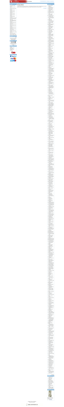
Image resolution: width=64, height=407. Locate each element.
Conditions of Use (12, 49)
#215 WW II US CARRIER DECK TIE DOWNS (51, 308)
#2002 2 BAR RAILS (51, 284)
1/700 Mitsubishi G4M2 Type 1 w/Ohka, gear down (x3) (51, 205)
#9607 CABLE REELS (51, 317)
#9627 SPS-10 (50, 112)
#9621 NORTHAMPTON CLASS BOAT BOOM (51, 324)
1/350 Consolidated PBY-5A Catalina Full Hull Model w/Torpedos (51, 86)
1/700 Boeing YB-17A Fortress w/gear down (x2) (51, 368)
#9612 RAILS (50, 230)
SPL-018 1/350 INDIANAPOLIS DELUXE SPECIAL (51, 194)
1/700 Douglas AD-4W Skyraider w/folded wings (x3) (51, 81)
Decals (11, 21)
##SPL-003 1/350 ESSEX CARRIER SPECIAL (51, 134)
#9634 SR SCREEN (51, 120)
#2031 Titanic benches (51, 113)
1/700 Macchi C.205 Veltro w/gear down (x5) (51, 153)
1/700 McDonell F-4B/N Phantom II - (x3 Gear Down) (51, 234)
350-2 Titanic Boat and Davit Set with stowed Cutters (51, 18)
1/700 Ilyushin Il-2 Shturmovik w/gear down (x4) (51, 333)
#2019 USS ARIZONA (51, 11)
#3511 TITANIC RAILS (51, 388)
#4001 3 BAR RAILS (51, 381)
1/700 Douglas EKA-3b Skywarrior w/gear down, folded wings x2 (51, 349)
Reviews (48, 389)
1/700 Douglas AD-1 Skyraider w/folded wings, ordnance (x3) (51, 155)
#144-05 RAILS (50, 79)
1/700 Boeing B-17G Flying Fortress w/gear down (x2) (51, 172)
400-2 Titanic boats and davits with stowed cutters (51, 136)
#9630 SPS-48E (50, 322)
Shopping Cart (49, 4)
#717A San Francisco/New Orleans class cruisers (51, 163)
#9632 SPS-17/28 (51, 232)
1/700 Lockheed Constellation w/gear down (51, 122)
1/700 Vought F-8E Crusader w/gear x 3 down (51, 277)
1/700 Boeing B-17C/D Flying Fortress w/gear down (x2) (51, 71)
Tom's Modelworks (34, 401)
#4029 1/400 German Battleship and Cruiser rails (51, 149)
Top (10, 3)
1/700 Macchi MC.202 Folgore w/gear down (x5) (51, 336)
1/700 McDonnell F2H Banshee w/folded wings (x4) (51, 242)
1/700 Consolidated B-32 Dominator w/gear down (51, 142)
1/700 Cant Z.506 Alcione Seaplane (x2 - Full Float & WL (51, 345)
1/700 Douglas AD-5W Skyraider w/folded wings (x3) (51, 64)
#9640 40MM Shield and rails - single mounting (51, 106)
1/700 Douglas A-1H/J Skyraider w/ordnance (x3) (51, 170)
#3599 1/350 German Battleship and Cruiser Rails (51, 225)
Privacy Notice (16, 3)
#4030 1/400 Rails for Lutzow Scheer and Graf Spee (51, 358)
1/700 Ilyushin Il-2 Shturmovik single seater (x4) (51, 184)
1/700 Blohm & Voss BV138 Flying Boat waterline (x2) (51, 78)
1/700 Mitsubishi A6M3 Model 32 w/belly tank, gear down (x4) (51, 372)
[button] (43, 1)
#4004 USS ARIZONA (51, 40)
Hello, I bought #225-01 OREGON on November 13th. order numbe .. (50, 398)
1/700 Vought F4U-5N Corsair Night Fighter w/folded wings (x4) (51, 319)
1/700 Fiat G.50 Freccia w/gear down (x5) (51, 140)
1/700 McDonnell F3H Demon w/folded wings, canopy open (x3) (51, 211)
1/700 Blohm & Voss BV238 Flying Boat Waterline (51, 343)
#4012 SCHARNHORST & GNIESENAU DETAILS (51, 356)
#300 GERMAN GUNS (51, 228)
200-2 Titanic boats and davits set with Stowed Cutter (51, 101)
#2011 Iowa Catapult (51, 56)
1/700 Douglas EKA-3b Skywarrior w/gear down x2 (51, 127)
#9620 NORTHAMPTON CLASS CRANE (51, 245)
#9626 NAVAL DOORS (51, 239)
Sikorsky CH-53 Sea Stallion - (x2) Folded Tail (51, 326)
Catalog (13, 3)
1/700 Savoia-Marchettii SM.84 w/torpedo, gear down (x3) (51, 313)
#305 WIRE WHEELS (51, 231)
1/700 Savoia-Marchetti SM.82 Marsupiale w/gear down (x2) (51, 255)
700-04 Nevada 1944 (51, 178)
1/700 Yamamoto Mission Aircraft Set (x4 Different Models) (51, 131)
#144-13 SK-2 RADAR (51, 176)
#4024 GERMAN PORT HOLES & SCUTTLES (50, 74)
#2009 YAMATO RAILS (51, 238)
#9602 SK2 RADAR (51, 54)
